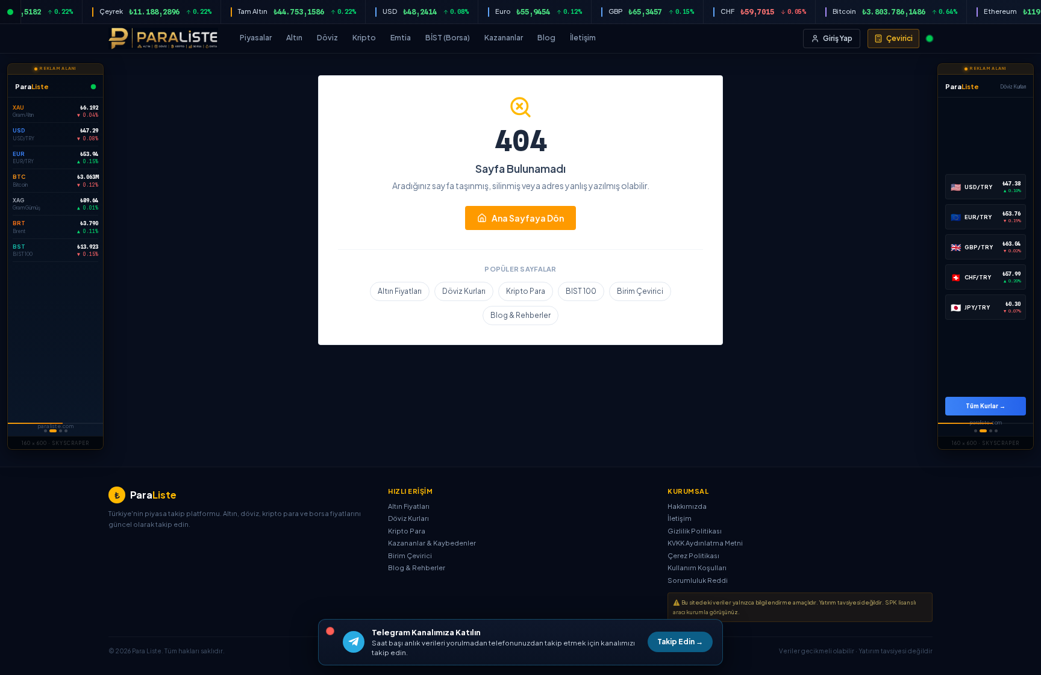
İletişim (583, 37)
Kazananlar (503, 37)
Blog (546, 37)
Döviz (327, 37)
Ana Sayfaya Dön (528, 218)
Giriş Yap (837, 38)
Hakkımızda (687, 506)
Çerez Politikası (693, 555)
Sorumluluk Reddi (697, 580)
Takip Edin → (685, 641)
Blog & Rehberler (520, 315)
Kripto (364, 37)
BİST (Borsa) (447, 37)
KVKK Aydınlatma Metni (705, 543)
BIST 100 (581, 291)
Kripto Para (525, 291)
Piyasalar (256, 37)
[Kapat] (330, 631)
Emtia (400, 37)
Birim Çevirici (640, 291)
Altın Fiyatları (400, 291)
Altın (294, 37)
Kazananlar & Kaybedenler (432, 543)
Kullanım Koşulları (697, 567)
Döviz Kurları (464, 291)
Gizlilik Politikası (694, 531)
